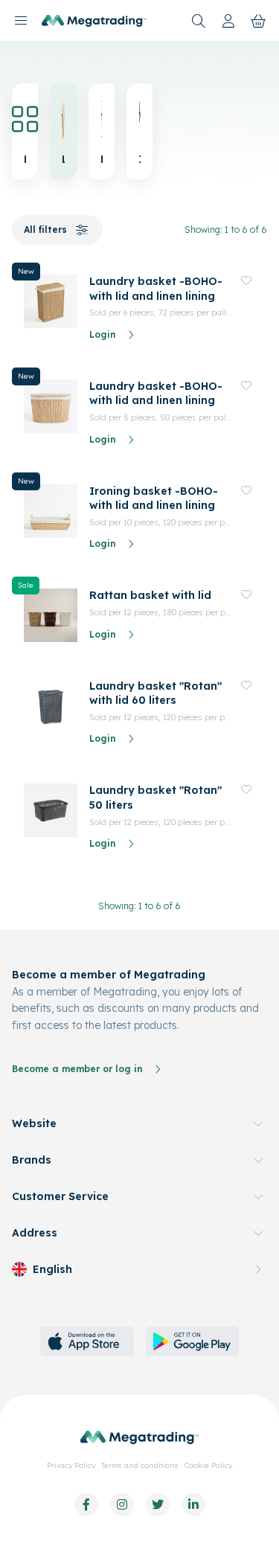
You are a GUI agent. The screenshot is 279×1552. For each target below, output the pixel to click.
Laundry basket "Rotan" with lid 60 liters (155, 693)
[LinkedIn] (193, 1504)
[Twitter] (158, 1504)
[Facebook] (86, 1504)
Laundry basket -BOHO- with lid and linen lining (155, 289)
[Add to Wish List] (246, 280)
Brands (31, 1160)
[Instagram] (122, 1504)
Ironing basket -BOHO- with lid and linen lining (153, 498)
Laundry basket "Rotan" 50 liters (155, 797)
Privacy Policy (71, 1465)
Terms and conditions (140, 1465)
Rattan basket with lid (150, 595)
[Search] (199, 21)
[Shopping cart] (258, 21)
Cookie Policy (208, 1465)
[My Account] (228, 21)
